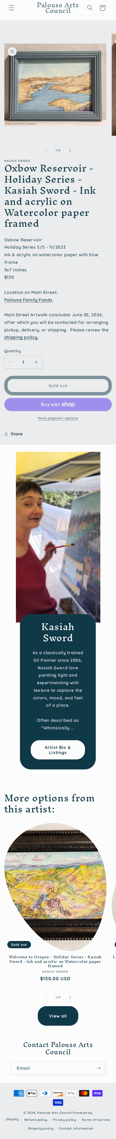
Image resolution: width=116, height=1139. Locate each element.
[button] (11, 8)
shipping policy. (21, 337)
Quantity (12, 350)
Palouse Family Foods (28, 299)
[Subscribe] (99, 1068)
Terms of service (95, 1120)
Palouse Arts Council (54, 1113)
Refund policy (36, 1120)
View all (58, 1016)
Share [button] (17, 433)
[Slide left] (46, 150)
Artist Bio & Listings (58, 749)
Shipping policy (41, 1128)
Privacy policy (64, 1120)
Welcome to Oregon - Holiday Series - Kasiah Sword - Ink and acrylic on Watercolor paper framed (55, 961)
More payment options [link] (58, 418)
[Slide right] (70, 150)
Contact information (76, 1128)
